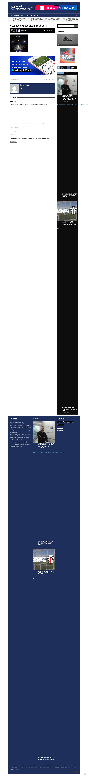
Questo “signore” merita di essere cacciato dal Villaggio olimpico (69, 410)
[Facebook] (75, 773)
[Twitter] (77, 773)
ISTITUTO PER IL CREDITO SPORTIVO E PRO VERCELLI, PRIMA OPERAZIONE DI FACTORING (69, 223)
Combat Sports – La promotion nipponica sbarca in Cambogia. (71, 19)
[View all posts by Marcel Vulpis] (19, 31)
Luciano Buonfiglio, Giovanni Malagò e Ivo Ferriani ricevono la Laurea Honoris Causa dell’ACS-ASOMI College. (19, 20)
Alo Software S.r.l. (18, 770)
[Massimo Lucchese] (68, 423)
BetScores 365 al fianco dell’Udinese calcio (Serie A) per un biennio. (54, 19)
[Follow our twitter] (58, 68)
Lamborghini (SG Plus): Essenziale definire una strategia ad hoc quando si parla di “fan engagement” (69, 98)
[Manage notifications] (85, 774)
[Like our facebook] (68, 68)
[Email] (21, 89)
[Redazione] (59, 423)
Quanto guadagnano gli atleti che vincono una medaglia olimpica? (69, 196)
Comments (74, 73)
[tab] (60, 73)
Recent (67, 73)
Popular (60, 73)
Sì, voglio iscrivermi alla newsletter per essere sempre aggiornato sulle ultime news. (30, 139)
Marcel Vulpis (23, 31)
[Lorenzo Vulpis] (60, 425)
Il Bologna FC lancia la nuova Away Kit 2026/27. (37, 19)
